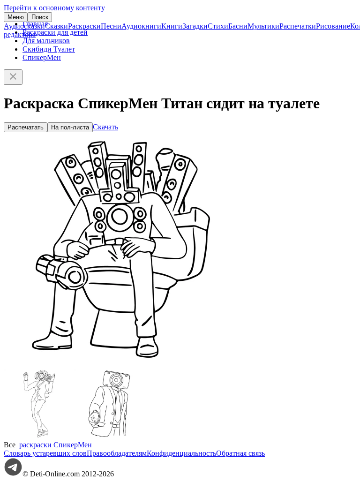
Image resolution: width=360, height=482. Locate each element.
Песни (111, 26)
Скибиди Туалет (48, 49)
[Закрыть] (13, 77)
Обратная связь (240, 453)
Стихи (218, 26)
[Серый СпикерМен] (109, 436)
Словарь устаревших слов (45, 453)
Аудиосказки (24, 26)
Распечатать (26, 127)
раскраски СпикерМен (55, 445)
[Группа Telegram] (13, 474)
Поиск (39, 17)
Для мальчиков (46, 41)
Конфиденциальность (181, 453)
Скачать (105, 127)
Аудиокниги (141, 26)
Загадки (195, 26)
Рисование (333, 26)
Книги (171, 26)
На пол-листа (70, 127)
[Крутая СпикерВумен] (39, 436)
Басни (238, 26)
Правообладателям (117, 453)
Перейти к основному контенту (54, 8)
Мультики (263, 26)
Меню (16, 17)
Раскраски (84, 26)
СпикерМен (41, 57)
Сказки (56, 26)
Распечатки (297, 26)
